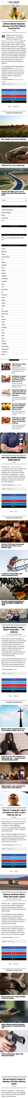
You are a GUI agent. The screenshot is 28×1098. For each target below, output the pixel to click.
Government (4, 295)
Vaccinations (4, 352)
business (3, 262)
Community (3, 265)
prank (16, 871)
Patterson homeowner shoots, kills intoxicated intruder (12, 1055)
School (2, 335)
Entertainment (4, 278)
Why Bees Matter (18, 68)
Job (2, 308)
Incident (3, 306)
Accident (3, 249)
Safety (2, 333)
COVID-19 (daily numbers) (7, 210)
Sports (3, 338)
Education (3, 273)
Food (14, 30)
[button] (25, 200)
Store (2, 220)
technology (3, 343)
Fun (2, 292)
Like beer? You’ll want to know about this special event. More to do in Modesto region (12, 545)
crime (2, 268)
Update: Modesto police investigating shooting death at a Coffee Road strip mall (13, 1026)
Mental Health (4, 314)
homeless (16, 696)
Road (2, 330)
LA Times (17, 937)
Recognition (4, 327)
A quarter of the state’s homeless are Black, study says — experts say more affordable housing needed (13, 758)
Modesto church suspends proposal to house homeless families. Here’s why (13, 729)
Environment (4, 281)
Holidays (3, 300)
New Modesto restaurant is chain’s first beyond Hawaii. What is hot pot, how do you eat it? (19, 378)
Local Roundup (4, 311)
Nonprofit (3, 319)
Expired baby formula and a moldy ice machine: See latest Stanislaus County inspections (19, 392)
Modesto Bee (18, 845)
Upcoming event (5, 349)
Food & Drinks (4, 289)
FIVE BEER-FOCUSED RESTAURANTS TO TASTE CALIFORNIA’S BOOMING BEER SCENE (12, 603)
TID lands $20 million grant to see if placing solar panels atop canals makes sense (13, 193)
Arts (2, 259)
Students (3, 341)
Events (2, 284)
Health (2, 297)
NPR (15, 669)
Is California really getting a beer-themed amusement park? (12, 574)
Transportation (4, 346)
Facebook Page (4, 218)
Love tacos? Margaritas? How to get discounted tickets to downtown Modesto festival (19, 406)
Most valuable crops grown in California (13, 139)
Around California (5, 257)
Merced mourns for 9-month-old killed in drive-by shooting (13, 997)
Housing (3, 303)
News (2, 316)
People (2, 322)
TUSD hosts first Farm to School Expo (12, 165)
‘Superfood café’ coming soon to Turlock (19, 365)
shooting (16, 964)
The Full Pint (18, 485)
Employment (4, 276)
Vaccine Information (6, 212)
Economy (3, 270)
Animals (3, 254)
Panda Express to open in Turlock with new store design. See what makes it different (19, 420)
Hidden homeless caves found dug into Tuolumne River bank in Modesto (13, 787)
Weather (3, 215)
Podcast (3, 324)
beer (16, 511)
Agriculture (16, 106)
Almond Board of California (12, 41)
